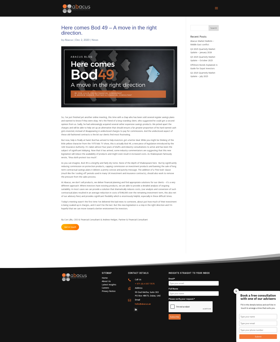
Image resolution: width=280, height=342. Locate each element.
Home (105, 277)
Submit (258, 336)
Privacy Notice (109, 291)
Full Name (173, 288)
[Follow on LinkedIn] (135, 309)
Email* (172, 278)
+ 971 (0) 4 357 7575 (145, 283)
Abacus (69, 40)
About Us (106, 281)
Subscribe (174, 316)
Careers (105, 287)
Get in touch (70, 227)
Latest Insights (109, 284)
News (95, 40)
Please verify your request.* (182, 299)
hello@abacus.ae (143, 304)
